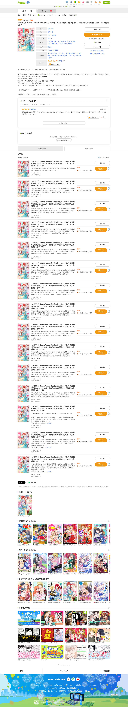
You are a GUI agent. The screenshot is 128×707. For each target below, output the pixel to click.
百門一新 (50, 32)
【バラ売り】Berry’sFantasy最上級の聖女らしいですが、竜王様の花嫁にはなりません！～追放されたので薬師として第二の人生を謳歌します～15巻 (53, 459)
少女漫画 (50, 41)
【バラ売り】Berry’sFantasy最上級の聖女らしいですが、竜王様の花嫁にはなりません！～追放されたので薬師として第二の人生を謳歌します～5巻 (53, 245)
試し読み (102, 163)
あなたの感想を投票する (63, 140)
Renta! (19, 486)
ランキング (64, 671)
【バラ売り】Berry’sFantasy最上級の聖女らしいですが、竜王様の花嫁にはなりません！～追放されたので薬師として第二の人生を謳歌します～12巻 (53, 388)
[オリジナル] (41, 15)
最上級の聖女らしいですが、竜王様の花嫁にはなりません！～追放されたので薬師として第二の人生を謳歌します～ (64, 55)
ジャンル (72, 15)
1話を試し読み (97, 29)
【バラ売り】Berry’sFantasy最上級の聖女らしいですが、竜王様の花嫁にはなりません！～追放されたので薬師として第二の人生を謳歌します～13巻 (53, 408)
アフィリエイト (52, 688)
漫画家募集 (62, 691)
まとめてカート (104, 157)
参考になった (94, 117)
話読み (50, 47)
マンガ (50, 38)
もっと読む (48, 423)
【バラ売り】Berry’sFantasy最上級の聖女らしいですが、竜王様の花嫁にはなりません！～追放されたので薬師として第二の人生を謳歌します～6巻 (53, 265)
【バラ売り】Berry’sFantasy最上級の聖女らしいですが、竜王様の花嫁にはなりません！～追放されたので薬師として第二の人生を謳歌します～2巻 (53, 183)
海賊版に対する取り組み (75, 691)
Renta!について (36, 685)
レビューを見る (63, 123)
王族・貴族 (51, 44)
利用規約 (62, 688)
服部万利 (50, 29)
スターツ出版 (52, 35)
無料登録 (107, 3)
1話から (20, 157)
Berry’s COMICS (53, 50)
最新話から (27, 157)
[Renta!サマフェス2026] (28, 2)
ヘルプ (45, 685)
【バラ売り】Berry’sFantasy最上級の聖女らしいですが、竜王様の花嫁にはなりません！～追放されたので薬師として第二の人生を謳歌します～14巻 (53, 435)
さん (33, 109)
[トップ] (22, 2)
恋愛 (68, 41)
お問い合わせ (58, 685)
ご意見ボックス (80, 685)
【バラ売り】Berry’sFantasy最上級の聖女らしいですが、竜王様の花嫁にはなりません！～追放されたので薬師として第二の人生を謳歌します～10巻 (53, 347)
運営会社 (87, 691)
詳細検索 (107, 671)
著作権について (52, 691)
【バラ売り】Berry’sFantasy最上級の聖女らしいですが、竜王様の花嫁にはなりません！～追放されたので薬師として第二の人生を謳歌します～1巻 (53, 163)
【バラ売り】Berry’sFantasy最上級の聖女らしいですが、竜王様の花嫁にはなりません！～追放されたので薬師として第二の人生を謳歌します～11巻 (53, 367)
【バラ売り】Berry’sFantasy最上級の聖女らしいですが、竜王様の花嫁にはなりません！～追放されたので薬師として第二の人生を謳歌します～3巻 (53, 204)
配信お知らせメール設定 (97, 53)
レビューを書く (55, 64)
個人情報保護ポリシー (73, 688)
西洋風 (73, 41)
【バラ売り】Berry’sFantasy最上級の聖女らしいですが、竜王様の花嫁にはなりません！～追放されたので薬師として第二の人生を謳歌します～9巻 (53, 326)
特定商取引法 (42, 691)
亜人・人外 (59, 44)
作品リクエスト (69, 685)
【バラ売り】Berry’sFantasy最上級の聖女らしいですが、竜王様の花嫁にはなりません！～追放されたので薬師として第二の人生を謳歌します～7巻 (53, 285)
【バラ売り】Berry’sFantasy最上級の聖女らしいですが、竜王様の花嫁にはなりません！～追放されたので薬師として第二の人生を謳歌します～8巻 (53, 306)
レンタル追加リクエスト (97, 51)
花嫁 (65, 44)
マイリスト (98, 47)
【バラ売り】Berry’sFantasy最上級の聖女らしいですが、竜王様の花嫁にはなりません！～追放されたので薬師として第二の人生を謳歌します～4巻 (53, 224)
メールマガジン (92, 685)
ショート (48, 11)
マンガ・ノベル (27, 11)
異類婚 (70, 44)
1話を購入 (97, 35)
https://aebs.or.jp (44, 703)
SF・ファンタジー (60, 41)
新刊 (21, 671)
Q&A (50, 685)
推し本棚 (98, 42)
